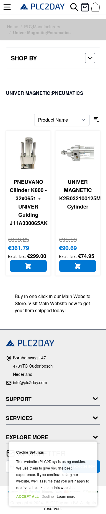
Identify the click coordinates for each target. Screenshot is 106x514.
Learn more (66, 496)
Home (12, 26)
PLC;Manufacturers (42, 26)
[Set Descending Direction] (96, 119)
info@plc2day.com (30, 382)
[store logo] (42, 7)
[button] (53, 58)
